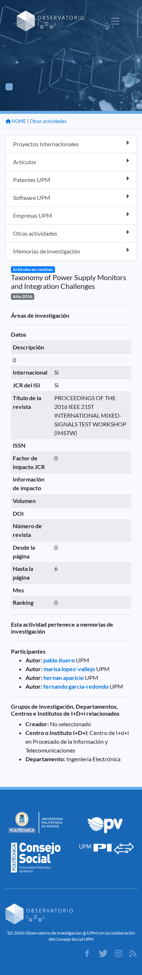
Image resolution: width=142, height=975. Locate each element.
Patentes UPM (31, 179)
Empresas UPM (32, 215)
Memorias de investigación (46, 251)
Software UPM (31, 197)
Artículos (24, 161)
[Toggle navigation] (115, 21)
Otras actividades (48, 121)
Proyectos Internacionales (46, 143)
